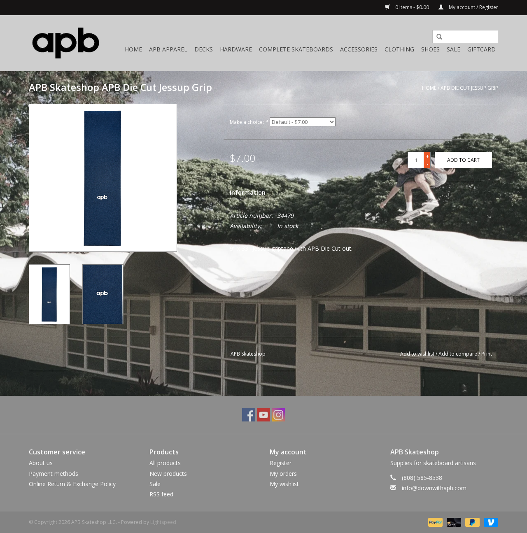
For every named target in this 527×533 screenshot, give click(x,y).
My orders (283, 473)
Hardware (236, 49)
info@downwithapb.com (434, 488)
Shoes (430, 49)
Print (486, 353)
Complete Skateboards (296, 49)
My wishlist (284, 484)
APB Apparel (168, 49)
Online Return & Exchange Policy (72, 484)
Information (248, 192)
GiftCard (481, 49)
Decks (203, 49)
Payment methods (53, 473)
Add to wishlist (417, 353)
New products (168, 473)
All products (165, 463)
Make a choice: (249, 122)
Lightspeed (163, 522)
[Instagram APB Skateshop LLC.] (278, 414)
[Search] (436, 37)
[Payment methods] (434, 521)
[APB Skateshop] (66, 43)
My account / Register (473, 7)
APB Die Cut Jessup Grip (469, 87)
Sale (453, 49)
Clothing (399, 49)
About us (41, 463)
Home (133, 49)
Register (280, 463)
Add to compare (458, 353)
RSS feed (161, 494)
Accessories (359, 49)
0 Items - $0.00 (412, 7)
